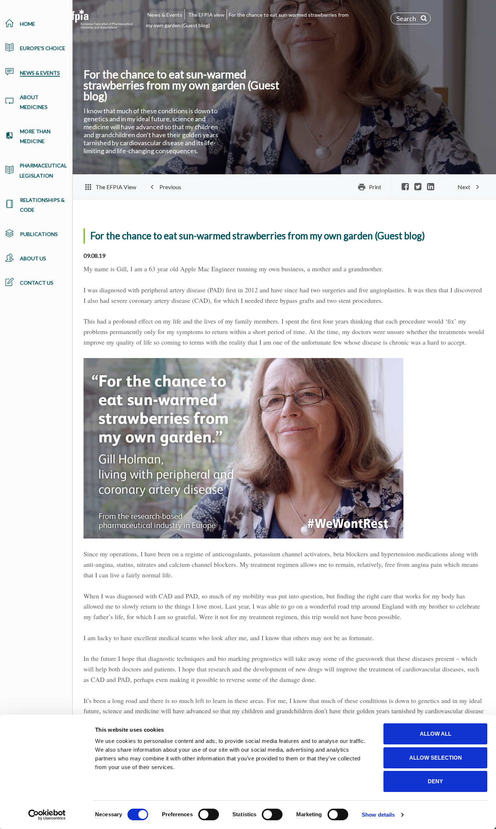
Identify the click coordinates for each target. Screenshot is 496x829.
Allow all (435, 734)
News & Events (164, 15)
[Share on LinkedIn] (430, 187)
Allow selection (435, 758)
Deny (435, 781)
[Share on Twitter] (417, 187)
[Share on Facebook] (405, 187)
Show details (378, 815)
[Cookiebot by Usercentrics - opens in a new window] (47, 814)
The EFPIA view (206, 15)
